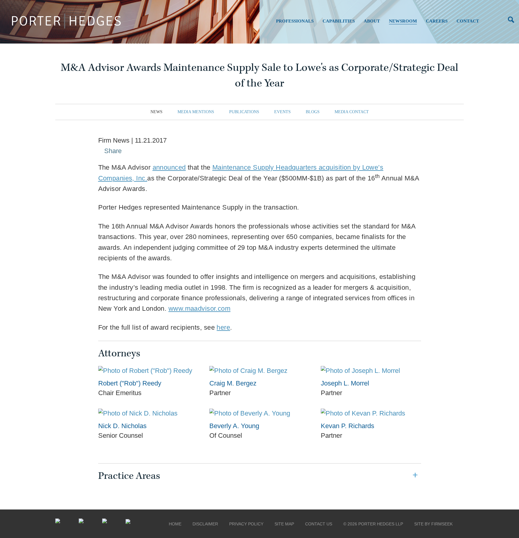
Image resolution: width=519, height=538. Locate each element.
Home (175, 523)
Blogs (313, 112)
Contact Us (318, 523)
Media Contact (352, 112)
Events (282, 112)
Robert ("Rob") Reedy (129, 383)
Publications (244, 112)
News (156, 112)
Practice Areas (129, 476)
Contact (468, 21)
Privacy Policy (246, 523)
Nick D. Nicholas (122, 426)
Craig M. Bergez (232, 383)
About (372, 21)
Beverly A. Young (234, 426)
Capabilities (339, 21)
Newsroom (403, 21)
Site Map (284, 523)
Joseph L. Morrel (345, 383)
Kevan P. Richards (347, 426)
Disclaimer (205, 523)
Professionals (295, 21)
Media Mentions (196, 112)
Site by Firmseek (433, 523)
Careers (437, 21)
